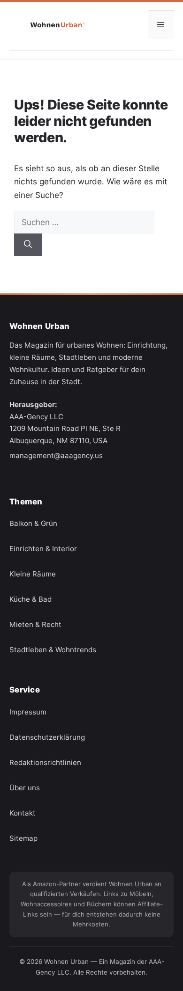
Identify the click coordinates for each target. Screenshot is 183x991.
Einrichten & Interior (43, 548)
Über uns (24, 787)
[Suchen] (28, 244)
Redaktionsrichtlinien (45, 762)
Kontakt (22, 812)
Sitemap (23, 837)
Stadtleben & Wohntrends (52, 649)
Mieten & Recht (35, 624)
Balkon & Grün (33, 523)
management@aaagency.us (56, 455)
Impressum (27, 711)
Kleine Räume (32, 573)
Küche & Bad (30, 599)
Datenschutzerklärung (47, 736)
